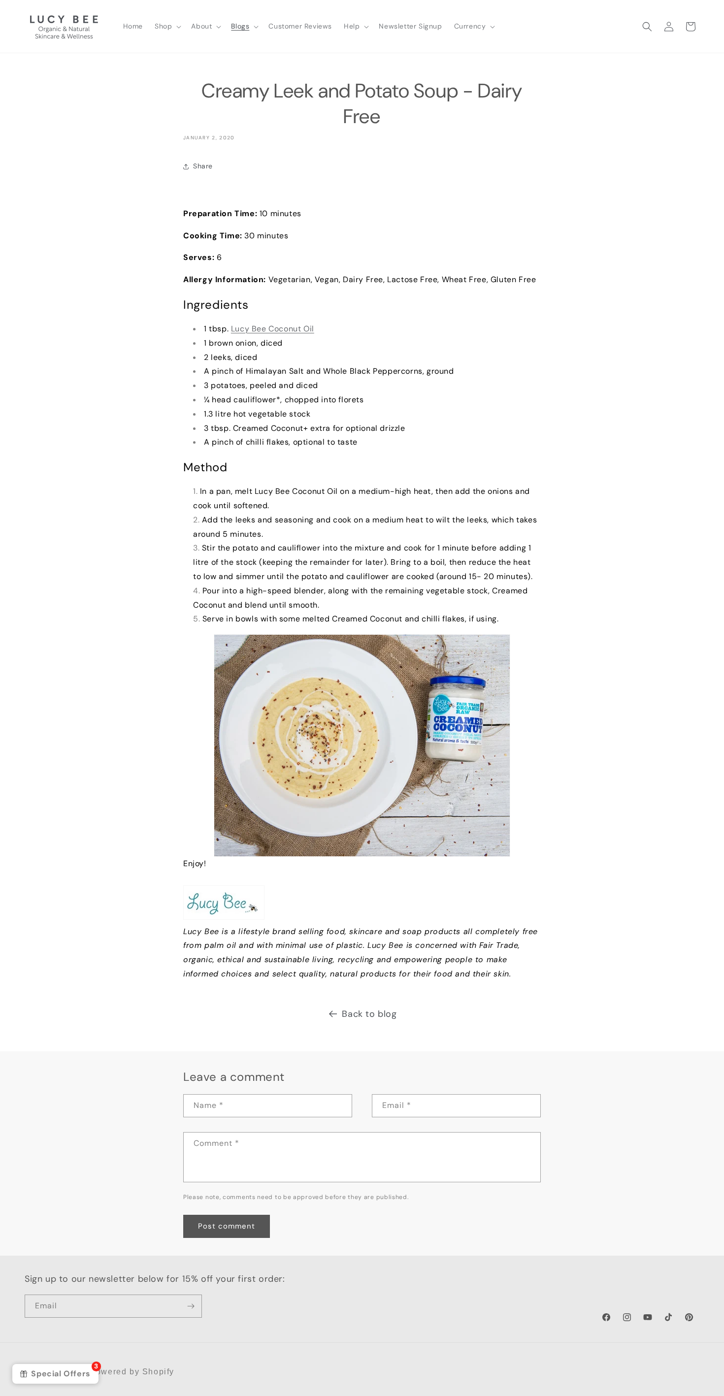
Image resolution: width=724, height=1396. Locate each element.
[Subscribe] (190, 1306)
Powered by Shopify (132, 1371)
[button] (167, 26)
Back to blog (369, 1014)
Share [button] (203, 166)
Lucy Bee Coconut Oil (272, 329)
